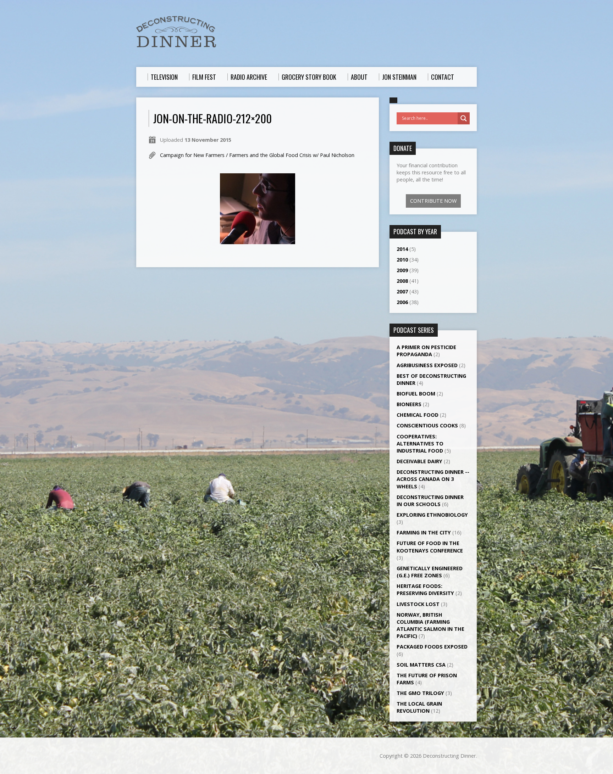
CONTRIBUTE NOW (433, 200)
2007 (402, 291)
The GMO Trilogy (420, 693)
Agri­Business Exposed (427, 365)
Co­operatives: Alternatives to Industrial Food (420, 443)
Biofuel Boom (416, 393)
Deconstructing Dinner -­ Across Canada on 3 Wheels (433, 479)
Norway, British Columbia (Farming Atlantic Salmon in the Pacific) (430, 625)
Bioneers (409, 404)
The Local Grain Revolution (419, 707)
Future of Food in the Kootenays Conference (430, 547)
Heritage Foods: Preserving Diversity (425, 589)
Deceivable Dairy (419, 461)
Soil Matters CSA (421, 664)
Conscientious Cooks (427, 425)
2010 (402, 259)
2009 (402, 270)
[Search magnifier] (464, 118)
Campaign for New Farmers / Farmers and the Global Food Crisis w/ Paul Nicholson (257, 155)
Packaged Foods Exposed (432, 646)
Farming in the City (424, 532)
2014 (402, 249)
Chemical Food (417, 414)
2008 (402, 280)
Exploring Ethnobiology (432, 514)
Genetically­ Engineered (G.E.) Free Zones (430, 572)
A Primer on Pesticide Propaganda (426, 351)
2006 (402, 302)
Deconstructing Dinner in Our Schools (430, 500)
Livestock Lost (418, 604)
